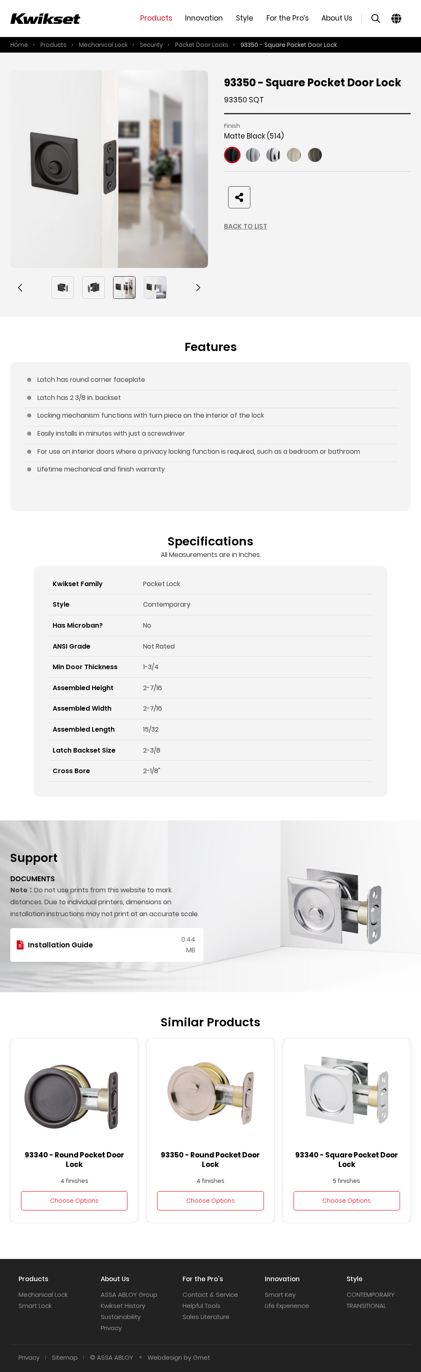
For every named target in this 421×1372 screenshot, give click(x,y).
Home (19, 45)
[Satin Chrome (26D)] (253, 155)
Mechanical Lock (103, 45)
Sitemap (65, 1357)
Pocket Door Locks (201, 45)
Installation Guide (60, 945)
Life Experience (287, 1305)
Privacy (111, 1327)
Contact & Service (210, 1294)
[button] (20, 287)
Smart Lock (35, 1305)
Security (151, 45)
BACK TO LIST (245, 226)
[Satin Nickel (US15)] (294, 155)
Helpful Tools (201, 1305)
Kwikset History (123, 1305)
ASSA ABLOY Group (129, 1294)
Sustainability (121, 1316)
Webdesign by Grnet (179, 1357)
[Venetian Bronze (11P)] (315, 155)
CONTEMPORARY (371, 1294)
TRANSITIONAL (366, 1305)
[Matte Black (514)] (232, 155)
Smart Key (280, 1294)
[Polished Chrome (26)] (273, 155)
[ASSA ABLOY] (45, 18)
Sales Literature (206, 1316)
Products (53, 45)
